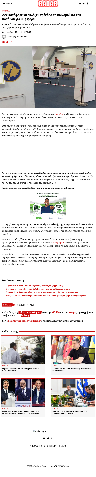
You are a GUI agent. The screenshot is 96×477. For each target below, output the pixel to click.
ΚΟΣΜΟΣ (6, 10)
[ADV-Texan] (48, 206)
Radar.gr (25, 315)
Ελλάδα (56, 312)
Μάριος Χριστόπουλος (17, 37)
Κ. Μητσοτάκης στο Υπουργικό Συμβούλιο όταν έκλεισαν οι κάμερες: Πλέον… (69, 412)
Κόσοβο (30, 305)
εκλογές (21, 305)
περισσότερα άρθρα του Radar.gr (24, 321)
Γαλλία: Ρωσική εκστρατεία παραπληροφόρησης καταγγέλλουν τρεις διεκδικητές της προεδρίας (20, 412)
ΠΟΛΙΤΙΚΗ (5, 366)
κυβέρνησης (58, 242)
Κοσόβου (59, 114)
